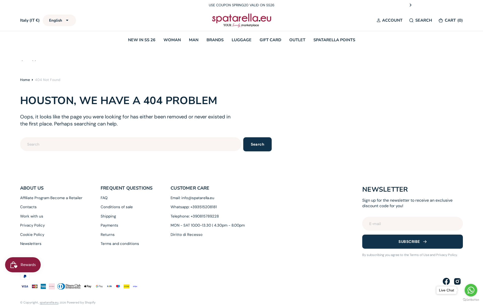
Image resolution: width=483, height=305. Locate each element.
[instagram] (457, 281)
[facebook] (446, 281)
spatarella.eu (49, 302)
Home (25, 79)
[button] (390, 20)
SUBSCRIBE (409, 241)
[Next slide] (411, 5)
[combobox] (130, 144)
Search (257, 144)
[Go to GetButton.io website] (471, 299)
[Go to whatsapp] (471, 290)
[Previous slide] (72, 5)
